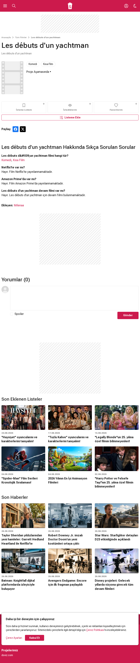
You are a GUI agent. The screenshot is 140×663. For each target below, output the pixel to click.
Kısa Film (48, 64)
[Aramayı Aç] (14, 5)
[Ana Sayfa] (70, 5)
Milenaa (19, 205)
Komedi (33, 64)
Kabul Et (34, 637)
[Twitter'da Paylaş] (23, 129)
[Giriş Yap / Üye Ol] (126, 5)
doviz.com (7, 655)
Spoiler (19, 314)
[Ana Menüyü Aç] (5, 5)
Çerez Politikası (95, 630)
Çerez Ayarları (14, 637)
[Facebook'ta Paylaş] (15, 129)
